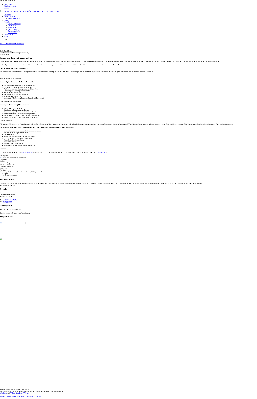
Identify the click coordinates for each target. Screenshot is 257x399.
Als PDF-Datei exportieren (8, 175)
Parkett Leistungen (10, 16)
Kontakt (6, 36)
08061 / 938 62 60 (11, 200)
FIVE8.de (26, 393)
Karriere (6, 8)
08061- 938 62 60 (27, 152)
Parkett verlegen (13, 29)
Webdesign (3, 393)
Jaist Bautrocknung (10, 6)
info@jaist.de (7, 202)
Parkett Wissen (8, 4)
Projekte (6, 20)
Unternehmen (8, 34)
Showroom (7, 15)
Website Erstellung (16, 393)
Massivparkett (12, 27)
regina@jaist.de (100, 152)
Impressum (21, 396)
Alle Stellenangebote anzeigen (12, 44)
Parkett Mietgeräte (14, 18)
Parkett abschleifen (14, 31)
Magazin (7, 22)
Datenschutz (31, 396)
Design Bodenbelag (14, 24)
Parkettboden (12, 25)
